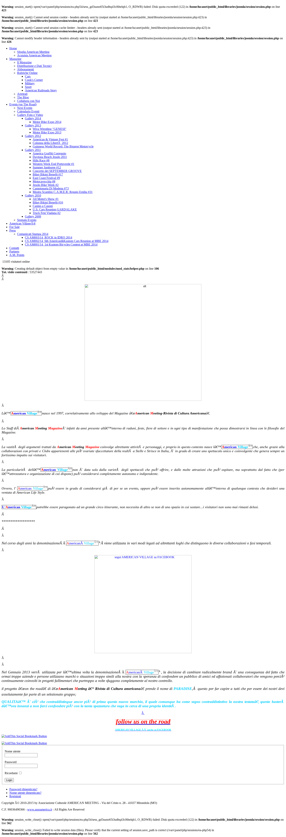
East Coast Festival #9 (46, 178)
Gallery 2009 (33, 216)
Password (11, 762)
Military (30, 83)
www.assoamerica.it (39, 809)
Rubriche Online (27, 73)
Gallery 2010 (33, 195)
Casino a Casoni (43, 206)
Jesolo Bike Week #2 (46, 185)
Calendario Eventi (28, 111)
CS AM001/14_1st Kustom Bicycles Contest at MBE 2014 (61, 244)
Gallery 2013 (33, 125)
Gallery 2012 (33, 136)
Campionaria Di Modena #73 (51, 188)
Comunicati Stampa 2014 (32, 234)
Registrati (15, 796)
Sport (28, 87)
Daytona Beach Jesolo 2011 (50, 157)
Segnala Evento (26, 220)
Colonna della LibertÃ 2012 (50, 143)
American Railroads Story (41, 90)
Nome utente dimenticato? (25, 792)
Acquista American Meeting (34, 55)
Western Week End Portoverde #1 (53, 164)
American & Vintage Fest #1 (50, 139)
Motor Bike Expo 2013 (47, 132)
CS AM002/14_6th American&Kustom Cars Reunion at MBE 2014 (66, 241)
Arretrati (22, 94)
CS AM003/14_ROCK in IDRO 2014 (48, 237)
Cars (28, 76)
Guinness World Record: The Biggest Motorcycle (63, 146)
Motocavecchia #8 (44, 181)
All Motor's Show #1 (46, 199)
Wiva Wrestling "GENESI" (49, 129)
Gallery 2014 (33, 118)
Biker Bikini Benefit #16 (48, 202)
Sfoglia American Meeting (33, 52)
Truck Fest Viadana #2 (47, 213)
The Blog (23, 97)
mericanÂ (82, 543)
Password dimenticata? (23, 789)
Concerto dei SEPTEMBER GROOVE (57, 171)
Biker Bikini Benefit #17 (48, 174)
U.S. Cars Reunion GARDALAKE (55, 209)
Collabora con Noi (28, 101)
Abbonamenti (25, 69)
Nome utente (12, 751)
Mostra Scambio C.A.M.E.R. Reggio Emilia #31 (63, 192)
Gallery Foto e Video (30, 115)
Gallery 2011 (33, 150)
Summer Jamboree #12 (47, 167)
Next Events (24, 108)
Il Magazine (24, 62)
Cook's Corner (34, 80)
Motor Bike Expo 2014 (47, 122)
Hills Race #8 (41, 160)
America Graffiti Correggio (49, 153)
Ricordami (11, 773)
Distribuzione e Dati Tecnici (34, 66)
